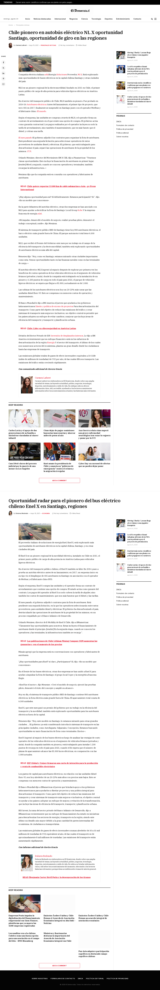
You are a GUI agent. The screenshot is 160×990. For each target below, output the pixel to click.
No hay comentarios (67, 45)
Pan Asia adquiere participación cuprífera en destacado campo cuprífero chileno (93, 954)
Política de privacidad (124, 129)
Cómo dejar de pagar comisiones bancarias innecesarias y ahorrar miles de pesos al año (59, 433)
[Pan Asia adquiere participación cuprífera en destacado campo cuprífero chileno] (94, 939)
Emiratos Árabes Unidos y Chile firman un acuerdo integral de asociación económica (93, 918)
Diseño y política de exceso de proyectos (54, 306)
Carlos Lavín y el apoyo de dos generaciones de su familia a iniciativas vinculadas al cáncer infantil (23, 434)
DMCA (118, 122)
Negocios (73, 19)
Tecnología (96, 19)
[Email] (3, 84)
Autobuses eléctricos (37, 104)
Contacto (137, 19)
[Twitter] (3, 68)
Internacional (60, 19)
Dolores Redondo (22, 513)
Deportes (108, 19)
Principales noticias (48, 45)
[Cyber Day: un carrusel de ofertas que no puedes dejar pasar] (94, 451)
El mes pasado (25, 137)
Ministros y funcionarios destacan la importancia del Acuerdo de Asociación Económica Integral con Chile (57, 937)
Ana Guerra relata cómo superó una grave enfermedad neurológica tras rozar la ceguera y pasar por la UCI (94, 434)
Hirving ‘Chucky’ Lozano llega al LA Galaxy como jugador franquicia (139, 55)
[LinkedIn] (3, 73)
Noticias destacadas (42, 19)
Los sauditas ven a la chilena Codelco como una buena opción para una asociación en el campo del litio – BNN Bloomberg (24, 937)
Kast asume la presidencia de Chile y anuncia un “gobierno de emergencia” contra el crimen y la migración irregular (59, 467)
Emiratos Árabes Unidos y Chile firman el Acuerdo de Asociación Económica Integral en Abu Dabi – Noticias (59, 919)
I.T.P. (29, 151)
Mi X (80, 74)
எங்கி (39, 213)
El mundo (41, 111)
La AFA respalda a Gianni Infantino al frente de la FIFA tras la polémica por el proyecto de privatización (138, 70)
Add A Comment (59, 480)
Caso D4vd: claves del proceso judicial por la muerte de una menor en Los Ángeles (23, 466)
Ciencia (84, 19)
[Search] (152, 19)
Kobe (80, 210)
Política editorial (122, 133)
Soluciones (61, 74)
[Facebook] (3, 62)
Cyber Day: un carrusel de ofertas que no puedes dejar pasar (94, 464)
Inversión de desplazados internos (67, 335)
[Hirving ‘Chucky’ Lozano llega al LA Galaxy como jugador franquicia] (120, 55)
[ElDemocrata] (80, 10)
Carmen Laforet (21, 45)
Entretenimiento (123, 19)
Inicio (27, 19)
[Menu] (155, 19)
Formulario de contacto (125, 125)
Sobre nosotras (122, 137)
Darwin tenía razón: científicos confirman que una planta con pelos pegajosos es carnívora (45, 2)
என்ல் (46, 74)
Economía (46, 513)
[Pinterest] (3, 78)
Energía (51, 342)
